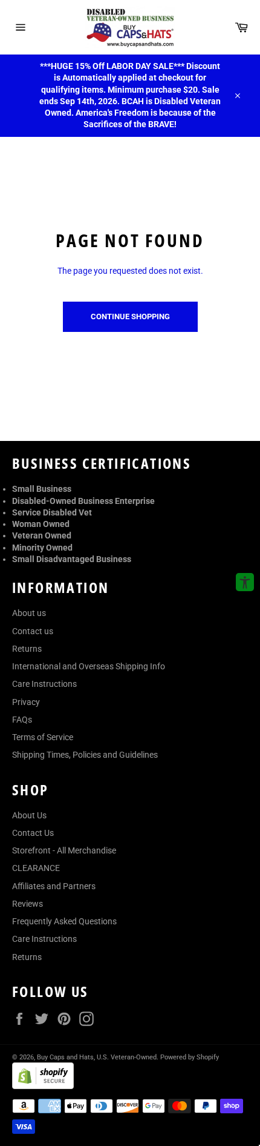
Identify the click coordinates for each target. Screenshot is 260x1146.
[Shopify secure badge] (43, 1086)
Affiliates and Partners (54, 886)
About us (29, 613)
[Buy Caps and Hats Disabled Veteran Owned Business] (130, 27)
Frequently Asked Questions (64, 921)
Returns (27, 649)
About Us (29, 815)
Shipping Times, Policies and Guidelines (85, 755)
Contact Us (33, 833)
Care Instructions (44, 684)
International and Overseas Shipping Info (88, 666)
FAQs (22, 719)
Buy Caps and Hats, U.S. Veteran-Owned (97, 1057)
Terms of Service (42, 737)
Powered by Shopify (189, 1057)
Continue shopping (130, 316)
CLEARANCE (36, 868)
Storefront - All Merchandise (64, 850)
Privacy (26, 702)
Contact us (32, 631)
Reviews (27, 904)
